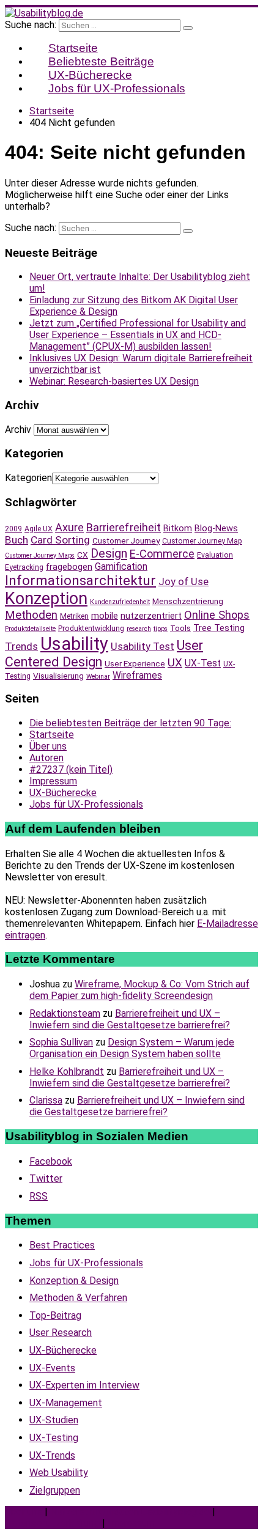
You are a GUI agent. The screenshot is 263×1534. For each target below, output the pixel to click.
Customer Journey (126, 540)
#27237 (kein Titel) (71, 769)
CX (82, 554)
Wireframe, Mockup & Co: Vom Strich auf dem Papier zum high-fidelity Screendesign (139, 989)
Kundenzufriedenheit (120, 602)
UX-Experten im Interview (84, 1385)
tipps (161, 629)
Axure (69, 527)
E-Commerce (162, 553)
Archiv (18, 429)
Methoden (31, 615)
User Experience (135, 663)
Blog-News (216, 528)
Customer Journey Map (202, 541)
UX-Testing (53, 1438)
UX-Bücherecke (63, 792)
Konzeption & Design (74, 1280)
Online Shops (217, 614)
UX (175, 662)
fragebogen (69, 566)
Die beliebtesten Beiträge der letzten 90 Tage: (130, 723)
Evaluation (215, 555)
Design (109, 553)
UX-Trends (52, 1455)
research (139, 629)
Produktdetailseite (30, 629)
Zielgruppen (54, 1490)
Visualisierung (58, 675)
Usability (74, 643)
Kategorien (28, 478)
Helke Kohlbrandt (66, 1071)
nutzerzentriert (151, 615)
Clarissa (45, 1100)
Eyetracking (24, 567)
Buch (16, 540)
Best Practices (62, 1245)
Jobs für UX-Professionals (116, 88)
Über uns (48, 746)
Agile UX (38, 529)
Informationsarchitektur (80, 580)
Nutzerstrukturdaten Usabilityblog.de (130, 1511)
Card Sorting (60, 540)
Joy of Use (183, 582)
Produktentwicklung (91, 628)
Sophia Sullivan (61, 1042)
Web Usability (58, 1472)
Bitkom (177, 528)
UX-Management (65, 1403)
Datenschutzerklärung (52, 1523)
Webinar (98, 676)
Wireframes (137, 675)
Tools (180, 628)
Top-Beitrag (55, 1315)
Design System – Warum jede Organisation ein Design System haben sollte (131, 1048)
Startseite (51, 734)
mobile (104, 615)
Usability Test (142, 646)
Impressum (53, 781)
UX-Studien (53, 1420)
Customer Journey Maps (40, 555)
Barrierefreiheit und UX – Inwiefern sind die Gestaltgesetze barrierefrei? (129, 1019)
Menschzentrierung (187, 601)
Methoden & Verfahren (78, 1298)
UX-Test (203, 663)
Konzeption (46, 598)
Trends (21, 646)
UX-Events (52, 1368)
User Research (60, 1332)
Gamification (121, 566)
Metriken (74, 616)
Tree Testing (219, 627)
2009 (13, 529)
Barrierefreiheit (123, 527)
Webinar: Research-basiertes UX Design (114, 381)
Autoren (46, 758)
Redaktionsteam (64, 1013)
